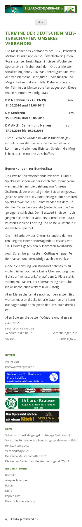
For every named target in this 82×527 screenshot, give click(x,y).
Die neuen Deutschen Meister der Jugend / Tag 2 (37, 461)
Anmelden (12, 361)
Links (8, 491)
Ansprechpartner (16, 480)
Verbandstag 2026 (17, 451)
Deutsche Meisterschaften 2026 (26, 456)
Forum (9, 485)
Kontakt (10, 475)
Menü (41, 22)
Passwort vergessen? (19, 367)
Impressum (12, 496)
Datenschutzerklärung (20, 501)
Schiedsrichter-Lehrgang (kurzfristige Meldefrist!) (37, 435)
